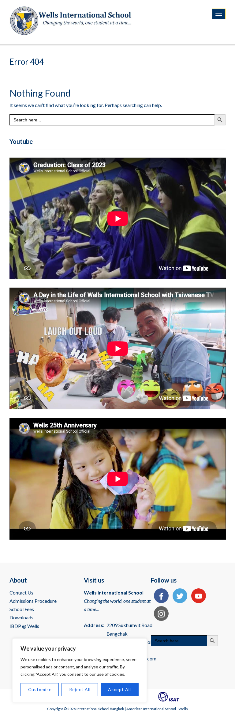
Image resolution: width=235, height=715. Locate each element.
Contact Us (21, 592)
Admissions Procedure (33, 601)
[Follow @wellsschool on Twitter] (178, 596)
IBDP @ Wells (24, 626)
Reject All (80, 689)
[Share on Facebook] (160, 596)
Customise (40, 689)
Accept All (119, 689)
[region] (79, 670)
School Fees (21, 609)
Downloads (21, 617)
